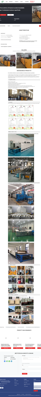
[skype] (11, 361)
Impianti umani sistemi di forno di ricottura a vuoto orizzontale (18, 345)
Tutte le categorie (26, 386)
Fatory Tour (15, 382)
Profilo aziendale (16, 380)
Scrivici (11, 14)
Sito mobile (23, 394)
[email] (4, 361)
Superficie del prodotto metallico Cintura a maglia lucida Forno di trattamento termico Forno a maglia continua (7, 346)
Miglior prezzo (3, 14)
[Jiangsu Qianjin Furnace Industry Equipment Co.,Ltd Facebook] (0, 388)
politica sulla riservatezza (28, 394)
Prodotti (3, 4)
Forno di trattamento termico (9, 4)
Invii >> (36, 390)
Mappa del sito (18, 394)
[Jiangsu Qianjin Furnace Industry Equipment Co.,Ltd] (2, 1)
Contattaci (24, 373)
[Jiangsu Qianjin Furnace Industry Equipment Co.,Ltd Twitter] (2, 388)
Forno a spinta (25, 382)
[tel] (13, 361)
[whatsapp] (7, 361)
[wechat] (9, 361)
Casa (0, 4)
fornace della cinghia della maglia (27, 384)
